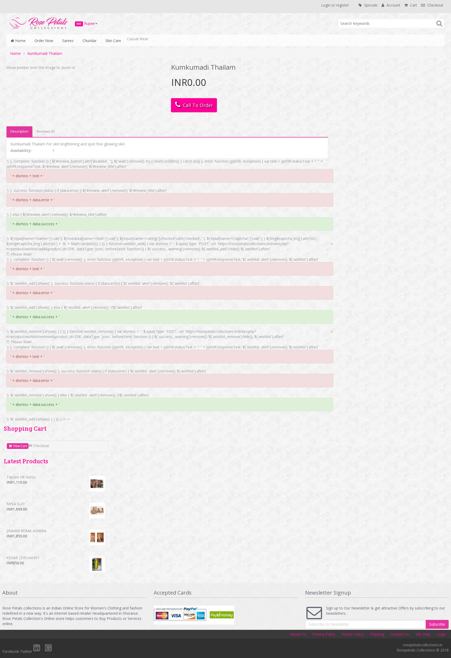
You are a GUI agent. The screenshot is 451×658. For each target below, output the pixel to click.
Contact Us (399, 634)
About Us (298, 634)
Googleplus (49, 647)
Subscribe (437, 624)
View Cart (19, 446)
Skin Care (112, 40)
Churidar (88, 40)
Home (20, 40)
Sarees (67, 40)
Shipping (377, 634)
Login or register (335, 5)
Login (441, 634)
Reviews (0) (46, 131)
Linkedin (37, 647)
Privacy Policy (323, 634)
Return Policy (353, 634)
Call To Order (196, 105)
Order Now (42, 40)
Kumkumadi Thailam (44, 53)
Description (19, 131)
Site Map (423, 634)
